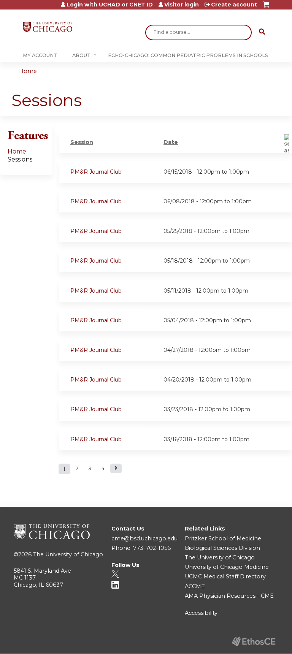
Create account (234, 4)
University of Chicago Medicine (227, 567)
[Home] (47, 26)
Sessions (20, 159)
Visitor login (181, 4)
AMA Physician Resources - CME (229, 595)
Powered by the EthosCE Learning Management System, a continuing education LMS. (254, 641)
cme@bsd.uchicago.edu (144, 538)
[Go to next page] (116, 468)
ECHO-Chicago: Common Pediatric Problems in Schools (188, 55)
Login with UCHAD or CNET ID (110, 4)
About (81, 55)
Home (28, 71)
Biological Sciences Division (222, 548)
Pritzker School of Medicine (223, 538)
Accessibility (201, 613)
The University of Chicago (68, 554)
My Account (40, 55)
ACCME (195, 586)
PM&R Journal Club (96, 171)
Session (81, 142)
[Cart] (266, 7)
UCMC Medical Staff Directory (225, 576)
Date (170, 142)
